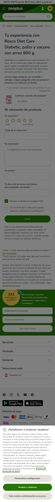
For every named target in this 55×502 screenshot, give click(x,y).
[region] (27, 463)
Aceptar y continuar (27, 487)
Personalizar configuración (27, 478)
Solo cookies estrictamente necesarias (27, 496)
